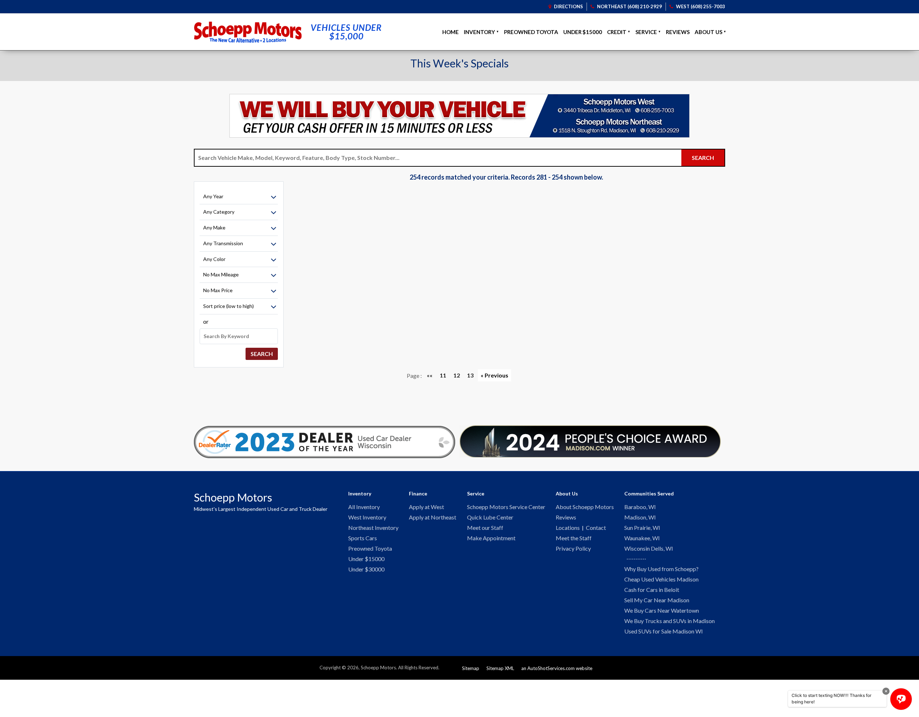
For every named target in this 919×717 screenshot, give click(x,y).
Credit (616, 32)
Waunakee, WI (642, 538)
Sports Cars (362, 538)
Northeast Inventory (373, 527)
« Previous (494, 375)
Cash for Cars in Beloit (651, 589)
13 (470, 375)
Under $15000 (582, 32)
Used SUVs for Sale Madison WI (663, 631)
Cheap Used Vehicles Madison (661, 579)
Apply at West (426, 506)
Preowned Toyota (531, 32)
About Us (708, 32)
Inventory (479, 32)
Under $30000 (366, 569)
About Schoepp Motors (585, 506)
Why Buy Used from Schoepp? (661, 568)
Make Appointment (491, 538)
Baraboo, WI (640, 506)
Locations (568, 527)
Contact (596, 527)
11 (443, 375)
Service (646, 32)
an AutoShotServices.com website (556, 668)
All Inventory (364, 506)
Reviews (678, 32)
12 (456, 375)
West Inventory (367, 517)
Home (450, 32)
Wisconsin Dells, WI (648, 548)
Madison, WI (640, 517)
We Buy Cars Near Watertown (661, 610)
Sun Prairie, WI (642, 527)
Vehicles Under (346, 32)
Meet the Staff (574, 538)
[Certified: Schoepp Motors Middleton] (324, 442)
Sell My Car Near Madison (656, 600)
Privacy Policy (573, 548)
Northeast (629, 6)
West (700, 6)
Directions (568, 6)
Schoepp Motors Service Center (506, 506)
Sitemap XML (500, 668)
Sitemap (470, 668)
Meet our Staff (485, 527)
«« (430, 375)
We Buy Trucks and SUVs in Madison (669, 620)
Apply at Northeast (432, 517)
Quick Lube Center (490, 517)
